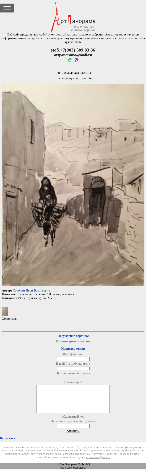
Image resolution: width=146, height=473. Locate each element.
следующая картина (73, 78)
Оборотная (9, 318)
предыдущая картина (76, 72)
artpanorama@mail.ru (98, 457)
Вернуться (7, 438)
